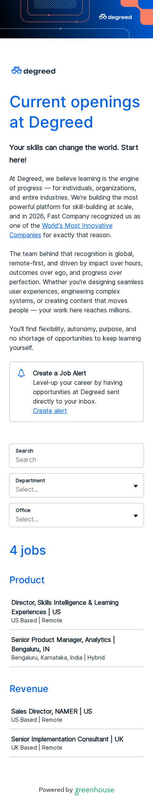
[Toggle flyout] (135, 486)
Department (30, 480)
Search (24, 450)
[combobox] (17, 489)
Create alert (50, 411)
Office (23, 510)
